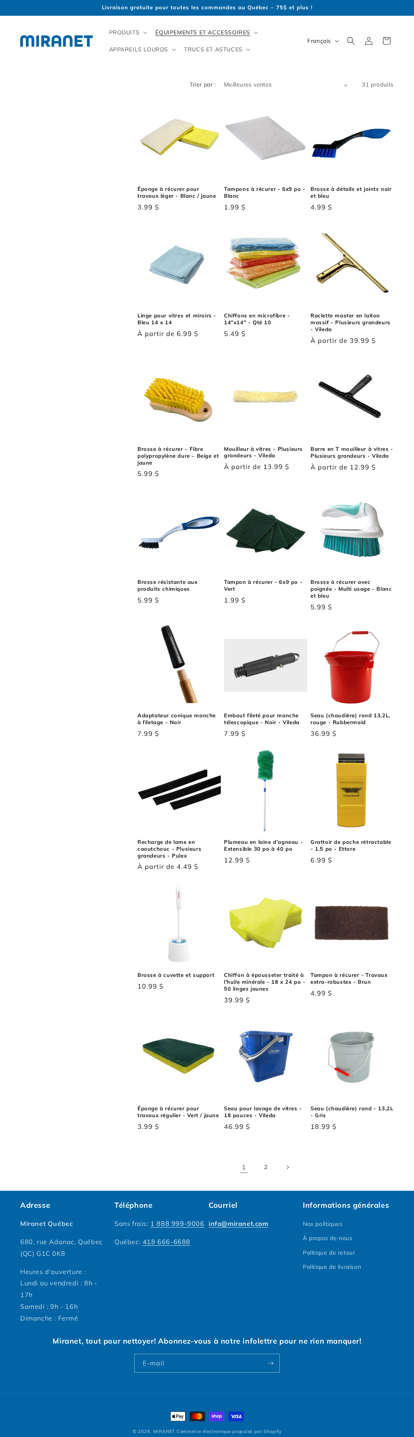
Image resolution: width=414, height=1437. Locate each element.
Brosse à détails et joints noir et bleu (351, 192)
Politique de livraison (332, 1266)
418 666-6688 (166, 1242)
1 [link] (244, 1167)
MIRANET (164, 1431)
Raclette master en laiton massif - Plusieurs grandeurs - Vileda (350, 322)
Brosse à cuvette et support (175, 975)
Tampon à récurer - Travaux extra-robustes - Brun (349, 978)
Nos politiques (322, 1224)
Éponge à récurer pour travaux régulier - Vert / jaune (178, 1111)
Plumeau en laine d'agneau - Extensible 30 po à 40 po (263, 845)
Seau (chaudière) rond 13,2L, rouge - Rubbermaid (350, 718)
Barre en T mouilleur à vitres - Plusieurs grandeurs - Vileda (351, 452)
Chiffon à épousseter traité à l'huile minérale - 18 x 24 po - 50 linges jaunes (265, 982)
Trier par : (202, 84)
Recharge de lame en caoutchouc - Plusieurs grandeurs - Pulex (169, 849)
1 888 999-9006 (177, 1223)
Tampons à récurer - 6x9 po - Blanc (265, 192)
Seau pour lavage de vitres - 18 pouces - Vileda (263, 1111)
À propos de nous (328, 1238)
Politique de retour (329, 1252)
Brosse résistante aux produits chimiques (167, 585)
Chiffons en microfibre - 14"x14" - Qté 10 (257, 318)
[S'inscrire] (270, 1363)
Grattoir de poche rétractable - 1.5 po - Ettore (350, 845)
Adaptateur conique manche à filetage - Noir (176, 718)
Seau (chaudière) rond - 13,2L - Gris (351, 1111)
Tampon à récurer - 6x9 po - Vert (263, 585)
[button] (127, 32)
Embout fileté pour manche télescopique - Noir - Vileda (262, 718)
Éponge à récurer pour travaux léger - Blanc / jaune (176, 192)
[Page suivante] (287, 1167)
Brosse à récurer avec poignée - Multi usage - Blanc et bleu (351, 589)
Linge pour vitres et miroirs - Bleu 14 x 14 (176, 318)
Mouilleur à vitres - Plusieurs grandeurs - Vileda (263, 452)
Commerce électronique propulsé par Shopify (229, 1431)
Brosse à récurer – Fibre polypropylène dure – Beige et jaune (178, 456)
